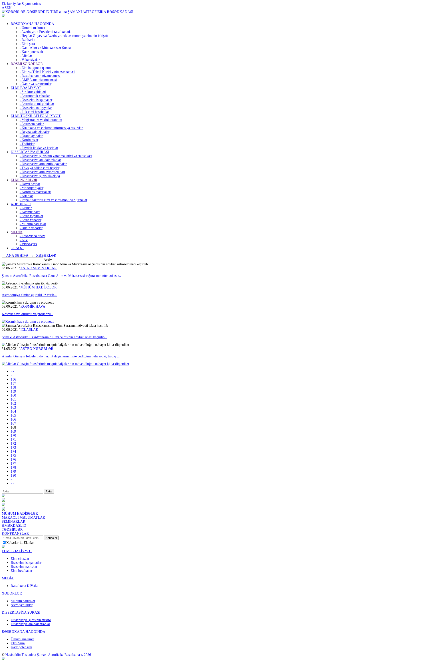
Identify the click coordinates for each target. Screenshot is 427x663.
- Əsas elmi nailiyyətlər (36, 108)
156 (13, 379)
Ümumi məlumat (22, 639)
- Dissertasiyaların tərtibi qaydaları (43, 164)
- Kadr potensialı (31, 52)
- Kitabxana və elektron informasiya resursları (51, 128)
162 (13, 403)
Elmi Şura (18, 643)
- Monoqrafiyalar (31, 188)
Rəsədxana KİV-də (24, 586)
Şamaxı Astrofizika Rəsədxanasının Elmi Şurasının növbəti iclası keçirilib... (54, 337)
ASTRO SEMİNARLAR (38, 268)
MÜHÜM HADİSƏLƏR (38, 287)
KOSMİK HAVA (32, 306)
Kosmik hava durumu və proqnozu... (27, 314)
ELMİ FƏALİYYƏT (26, 88)
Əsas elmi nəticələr (24, 566)
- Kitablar (26, 196)
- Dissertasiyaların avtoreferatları (42, 172)
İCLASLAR (29, 329)
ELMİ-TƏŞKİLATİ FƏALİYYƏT (36, 116)
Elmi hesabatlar (21, 570)
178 (13, 467)
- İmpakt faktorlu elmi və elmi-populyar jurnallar (53, 200)
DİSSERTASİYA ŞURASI (30, 152)
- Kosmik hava (30, 212)
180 (13, 475)
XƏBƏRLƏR (21, 204)
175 (13, 455)
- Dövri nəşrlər (30, 184)
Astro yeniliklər (21, 605)
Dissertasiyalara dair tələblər (30, 624)
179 (13, 471)
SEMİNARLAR (13, 521)
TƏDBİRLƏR (12, 529)
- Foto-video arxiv (32, 236)
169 (13, 431)
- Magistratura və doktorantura (41, 120)
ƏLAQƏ (17, 248)
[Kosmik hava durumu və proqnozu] (28, 321)
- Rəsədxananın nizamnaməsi (40, 76)
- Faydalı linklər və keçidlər (39, 148)
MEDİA (16, 232)
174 (13, 451)
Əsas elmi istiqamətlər (26, 562)
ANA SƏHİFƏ (17, 255)
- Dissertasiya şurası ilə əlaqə (40, 176)
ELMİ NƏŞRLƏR (24, 180)
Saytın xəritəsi (32, 4)
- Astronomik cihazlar (35, 96)
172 (13, 443)
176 (13, 459)
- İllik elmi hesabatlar (34, 112)
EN (9, 8)
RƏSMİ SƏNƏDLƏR (27, 64)
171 (13, 439)
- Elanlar (26, 208)
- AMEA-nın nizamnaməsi (38, 80)
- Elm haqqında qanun (35, 68)
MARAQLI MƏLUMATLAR (23, 517)
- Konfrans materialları (35, 192)
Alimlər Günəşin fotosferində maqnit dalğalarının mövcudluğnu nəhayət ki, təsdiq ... (61, 356)
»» (12, 483)
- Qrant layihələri (31, 136)
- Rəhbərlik (27, 40)
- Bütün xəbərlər (31, 228)
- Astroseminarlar (32, 124)
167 (13, 423)
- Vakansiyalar (30, 60)
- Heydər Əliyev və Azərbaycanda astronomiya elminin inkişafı (64, 36)
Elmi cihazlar (20, 558)
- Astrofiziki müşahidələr (37, 104)
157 (13, 383)
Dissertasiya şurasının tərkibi (31, 620)
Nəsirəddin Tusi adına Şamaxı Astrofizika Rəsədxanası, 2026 (48, 655)
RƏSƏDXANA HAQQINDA (32, 24)
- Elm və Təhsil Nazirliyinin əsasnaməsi (47, 72)
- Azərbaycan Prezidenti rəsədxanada (45, 32)
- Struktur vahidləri (33, 92)
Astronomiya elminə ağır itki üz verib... (29, 295)
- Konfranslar (29, 140)
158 (13, 387)
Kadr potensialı (21, 647)
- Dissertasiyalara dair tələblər (40, 160)
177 (13, 463)
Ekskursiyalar (11, 4)
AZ (4, 8)
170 (13, 435)
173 (13, 447)
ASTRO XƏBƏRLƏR (36, 349)
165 (13, 415)
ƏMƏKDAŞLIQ (14, 525)
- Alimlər (26, 56)
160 (13, 395)
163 (13, 407)
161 (13, 399)
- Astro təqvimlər (31, 216)
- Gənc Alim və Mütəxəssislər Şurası (45, 48)
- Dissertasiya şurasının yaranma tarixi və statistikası (56, 156)
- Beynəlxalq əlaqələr (34, 132)
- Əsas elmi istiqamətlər (36, 100)
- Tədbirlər (27, 144)
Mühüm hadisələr (23, 601)
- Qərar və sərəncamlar (35, 84)
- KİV (24, 240)
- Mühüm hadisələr (33, 224)
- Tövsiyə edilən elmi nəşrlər (39, 168)
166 (13, 419)
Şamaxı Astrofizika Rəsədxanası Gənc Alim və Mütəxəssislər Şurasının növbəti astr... (61, 276)
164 (13, 411)
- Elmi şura (27, 44)
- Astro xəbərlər (30, 220)
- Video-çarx (28, 244)
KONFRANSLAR (15, 533)
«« (12, 371)
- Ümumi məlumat (32, 28)
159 (13, 391)
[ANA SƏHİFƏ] (3, 16)
